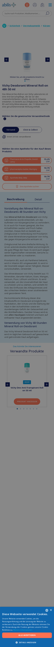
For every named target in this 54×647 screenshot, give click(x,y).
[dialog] (27, 323)
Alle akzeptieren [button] (27, 635)
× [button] (51, 610)
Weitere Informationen (22, 630)
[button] (27, 642)
